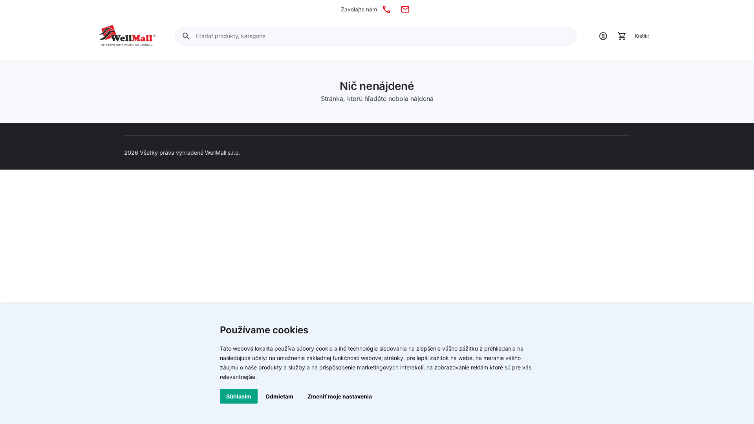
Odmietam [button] (279, 396)
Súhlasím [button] (238, 396)
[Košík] (622, 36)
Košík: (642, 36)
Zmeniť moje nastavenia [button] (339, 396)
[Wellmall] (127, 36)
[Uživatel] (603, 36)
